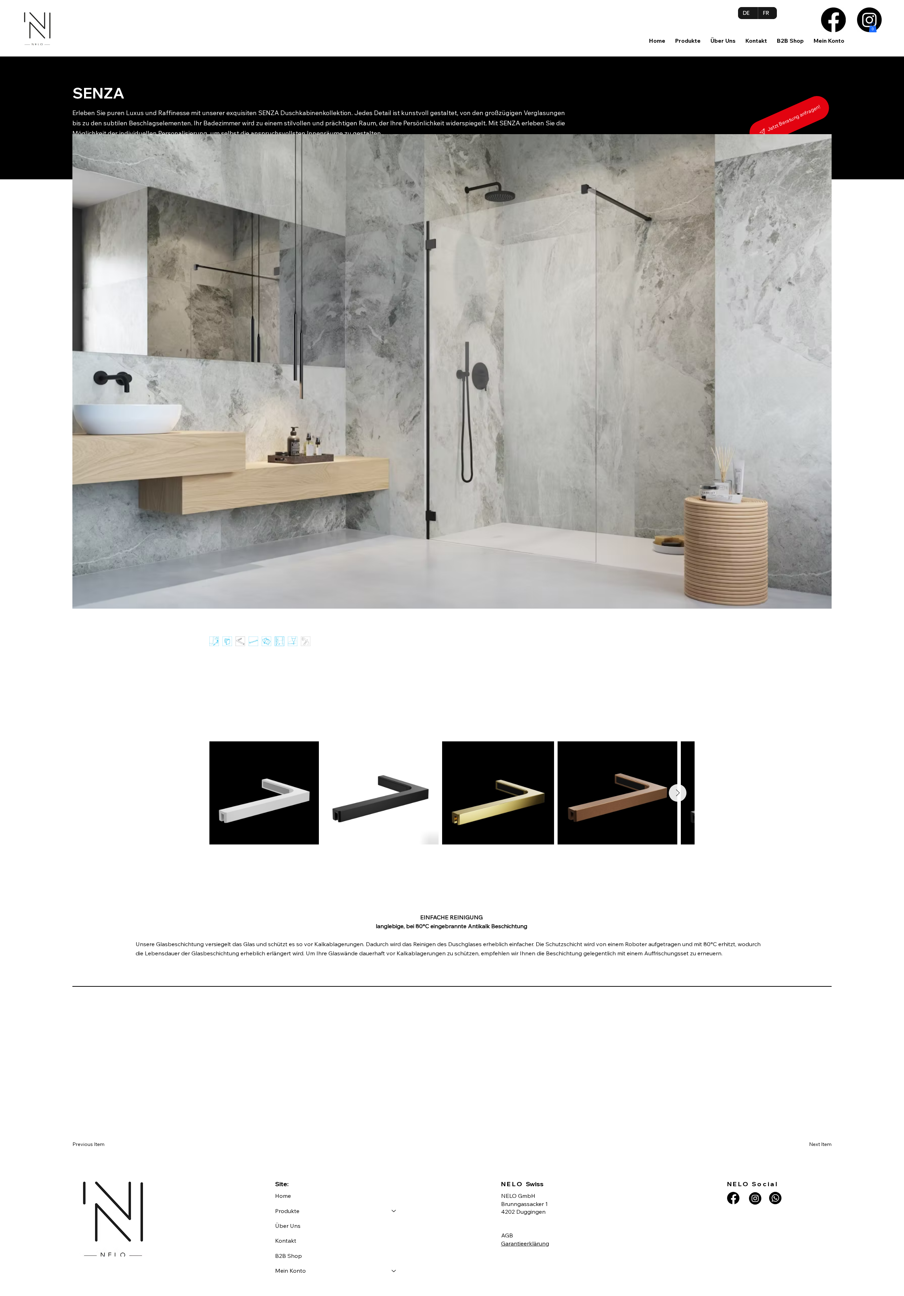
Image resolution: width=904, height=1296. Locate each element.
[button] (688, 41)
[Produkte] (394, 1211)
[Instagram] (869, 19)
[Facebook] (833, 19)
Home (283, 1195)
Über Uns (288, 1225)
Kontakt (285, 1240)
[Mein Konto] (394, 1270)
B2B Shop (288, 1255)
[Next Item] (677, 793)
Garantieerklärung (525, 1243)
